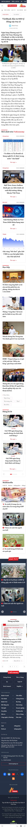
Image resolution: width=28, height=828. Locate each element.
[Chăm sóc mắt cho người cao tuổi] (12, 595)
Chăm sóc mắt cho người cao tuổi (12, 531)
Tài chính (20, 10)
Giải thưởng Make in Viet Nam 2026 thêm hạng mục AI (13, 222)
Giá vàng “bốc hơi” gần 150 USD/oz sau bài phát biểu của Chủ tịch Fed (13, 254)
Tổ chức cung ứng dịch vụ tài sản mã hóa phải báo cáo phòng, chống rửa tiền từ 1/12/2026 (12, 288)
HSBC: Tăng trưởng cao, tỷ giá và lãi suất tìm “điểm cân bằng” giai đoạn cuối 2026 (13, 361)
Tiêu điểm (7, 10)
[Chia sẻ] (25, 826)
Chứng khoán (5, 1)
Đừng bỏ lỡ (7, 412)
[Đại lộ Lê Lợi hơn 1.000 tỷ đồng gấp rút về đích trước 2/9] (13, 572)
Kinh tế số (5, 202)
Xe (21, 1)
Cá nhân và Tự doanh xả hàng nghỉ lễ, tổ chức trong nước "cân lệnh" (13, 156)
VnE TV (26, 1)
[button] (23, 476)
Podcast (10, 487)
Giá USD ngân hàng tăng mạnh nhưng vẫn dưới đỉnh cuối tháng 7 (13, 433)
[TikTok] (17, 776)
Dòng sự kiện (13, 622)
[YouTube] (13, 776)
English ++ (20, 689)
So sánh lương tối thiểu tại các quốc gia (13, 552)
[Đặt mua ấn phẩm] (22, 5)
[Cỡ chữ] (17, 826)
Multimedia (8, 484)
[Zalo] (22, 776)
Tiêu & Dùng (15, 1)
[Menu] (2, 826)
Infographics (17, 487)
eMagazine (25, 487)
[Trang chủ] (2, 10)
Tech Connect (7, 689)
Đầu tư (13, 10)
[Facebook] (4, 776)
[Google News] (21, 826)
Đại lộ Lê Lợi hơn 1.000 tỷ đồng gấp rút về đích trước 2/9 (13, 583)
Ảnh (2, 728)
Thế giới (4, 234)
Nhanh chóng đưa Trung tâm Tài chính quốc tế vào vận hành (13, 338)
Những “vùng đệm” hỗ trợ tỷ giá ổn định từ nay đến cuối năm (12, 314)
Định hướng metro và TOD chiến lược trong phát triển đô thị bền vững (12, 642)
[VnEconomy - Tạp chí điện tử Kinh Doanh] (13, 674)
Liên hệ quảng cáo (13, 766)
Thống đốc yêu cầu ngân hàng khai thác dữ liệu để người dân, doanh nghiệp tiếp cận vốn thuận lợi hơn (13, 387)
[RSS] (13, 781)
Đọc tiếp (6, 267)
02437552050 (7, 762)
